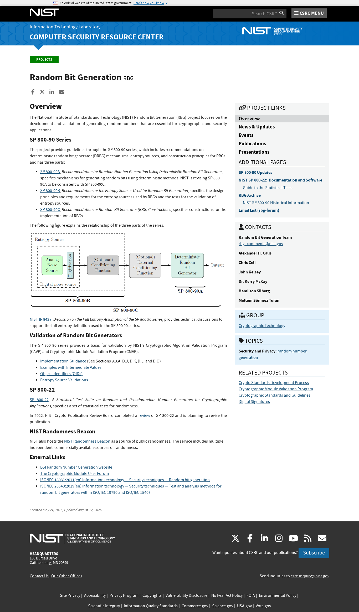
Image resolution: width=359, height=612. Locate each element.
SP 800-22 (39, 399)
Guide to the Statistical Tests (268, 187)
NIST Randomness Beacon (87, 441)
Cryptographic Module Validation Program (276, 389)
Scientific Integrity (104, 606)
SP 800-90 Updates (255, 172)
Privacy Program (124, 595)
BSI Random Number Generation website (76, 467)
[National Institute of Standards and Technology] (72, 537)
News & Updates (257, 126)
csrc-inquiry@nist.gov (310, 576)
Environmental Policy (277, 595)
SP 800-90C (50, 209)
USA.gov (244, 606)
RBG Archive (250, 195)
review (145, 415)
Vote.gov (263, 606)
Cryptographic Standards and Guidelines (274, 395)
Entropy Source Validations (64, 380)
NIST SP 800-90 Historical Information (276, 202)
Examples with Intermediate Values (70, 367)
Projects (44, 59)
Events (246, 135)
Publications (252, 143)
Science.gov (222, 606)
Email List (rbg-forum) (259, 210)
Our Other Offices (66, 576)
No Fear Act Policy (227, 595)
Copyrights (152, 595)
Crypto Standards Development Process (274, 382)
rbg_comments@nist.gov (261, 243)
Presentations (254, 152)
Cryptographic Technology (262, 325)
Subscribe (314, 552)
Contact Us (39, 576)
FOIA (251, 595)
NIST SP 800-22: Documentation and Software (280, 180)
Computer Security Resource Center (96, 37)
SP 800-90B (50, 190)
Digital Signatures (254, 401)
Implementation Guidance (63, 361)
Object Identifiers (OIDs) (61, 373)
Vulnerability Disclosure (186, 595)
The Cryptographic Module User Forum (74, 473)
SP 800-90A (50, 171)
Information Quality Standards (151, 606)
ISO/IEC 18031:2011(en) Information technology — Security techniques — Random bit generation (125, 480)
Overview (249, 118)
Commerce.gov (195, 606)
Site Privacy (70, 595)
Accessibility (95, 595)
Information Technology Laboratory (65, 27)
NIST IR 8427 (41, 319)
